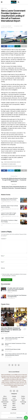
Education (5, 400)
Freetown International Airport (12, 162)
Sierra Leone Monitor (6, 26)
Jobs (5, 407)
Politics (23, 396)
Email (2, 262)
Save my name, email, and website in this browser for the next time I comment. (14, 275)
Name (3, 255)
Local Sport (14, 400)
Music (14, 403)
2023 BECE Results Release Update (12, 349)
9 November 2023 (11, 298)
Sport (23, 400)
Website (3, 268)
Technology (23, 401)
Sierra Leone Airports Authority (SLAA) (11, 166)
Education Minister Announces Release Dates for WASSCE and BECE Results (11, 329)
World (23, 403)
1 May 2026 (10, 292)
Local (14, 398)
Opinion (14, 407)
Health (4, 405)
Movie (14, 401)
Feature (5, 403)
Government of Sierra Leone (8, 164)
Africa (4, 396)
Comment (4, 238)
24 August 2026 (15, 223)
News (6, 8)
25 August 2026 (15, 201)
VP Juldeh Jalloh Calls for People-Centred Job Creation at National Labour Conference (15, 289)
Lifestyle (14, 396)
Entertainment (5, 401)
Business (5, 398)
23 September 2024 (18, 26)
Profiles (23, 398)
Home (2, 8)
